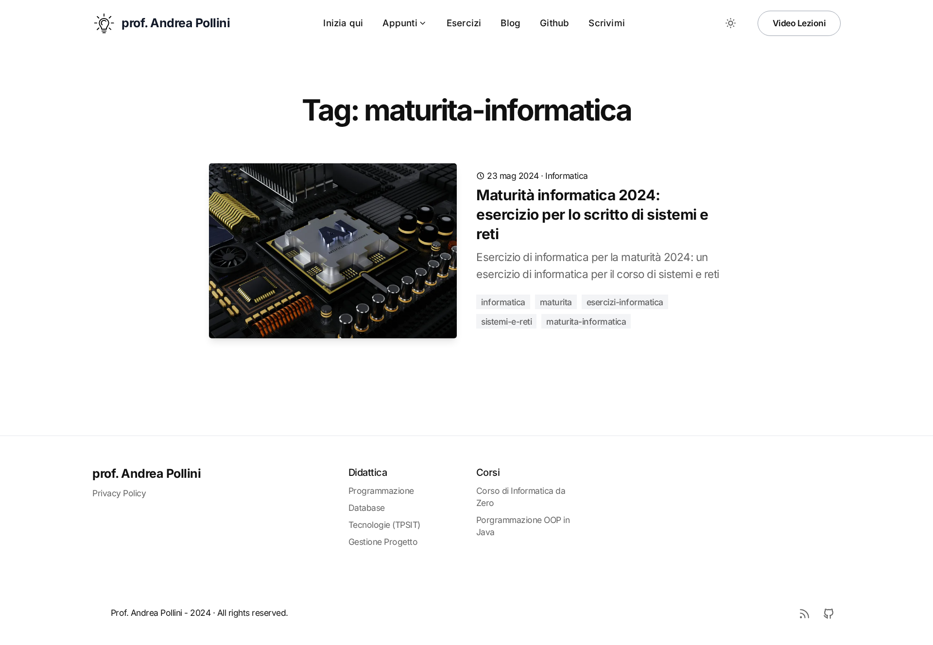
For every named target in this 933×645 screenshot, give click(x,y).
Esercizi (464, 23)
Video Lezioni (799, 23)
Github (554, 23)
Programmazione (381, 491)
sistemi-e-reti (506, 321)
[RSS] (804, 613)
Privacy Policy (119, 493)
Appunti (399, 23)
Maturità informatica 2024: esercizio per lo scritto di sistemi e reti (592, 214)
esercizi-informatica (625, 302)
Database (366, 508)
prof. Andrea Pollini (146, 473)
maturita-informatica (586, 321)
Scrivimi (606, 23)
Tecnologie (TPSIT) (384, 525)
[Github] (828, 613)
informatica (566, 176)
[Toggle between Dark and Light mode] (731, 23)
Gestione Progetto (383, 542)
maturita (556, 302)
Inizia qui (343, 23)
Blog (510, 23)
